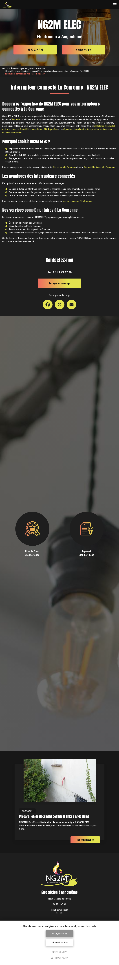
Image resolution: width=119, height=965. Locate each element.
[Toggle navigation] (115, 4)
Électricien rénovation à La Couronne (25, 222)
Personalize (61, 952)
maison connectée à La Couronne (78, 201)
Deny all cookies (60, 942)
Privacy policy (61, 958)
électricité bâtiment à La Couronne (99, 167)
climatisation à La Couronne (66, 232)
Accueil (5, 68)
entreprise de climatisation (99, 232)
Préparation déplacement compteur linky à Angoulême (54, 816)
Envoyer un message (59, 283)
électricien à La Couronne (64, 167)
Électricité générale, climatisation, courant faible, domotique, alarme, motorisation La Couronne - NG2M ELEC (47, 71)
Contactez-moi (83, 49)
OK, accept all (61, 933)
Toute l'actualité (85, 839)
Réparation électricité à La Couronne (25, 226)
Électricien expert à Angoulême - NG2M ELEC (28, 68)
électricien (16, 119)
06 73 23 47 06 (35, 49)
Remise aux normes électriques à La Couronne (29, 229)
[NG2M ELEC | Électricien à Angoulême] (7, 5)
